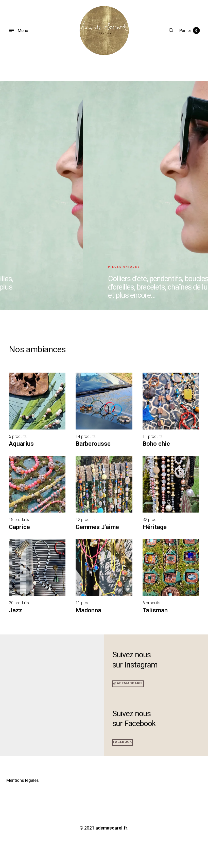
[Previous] (13, 195)
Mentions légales (22, 780)
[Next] (195, 195)
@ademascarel (128, 683)
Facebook (122, 742)
